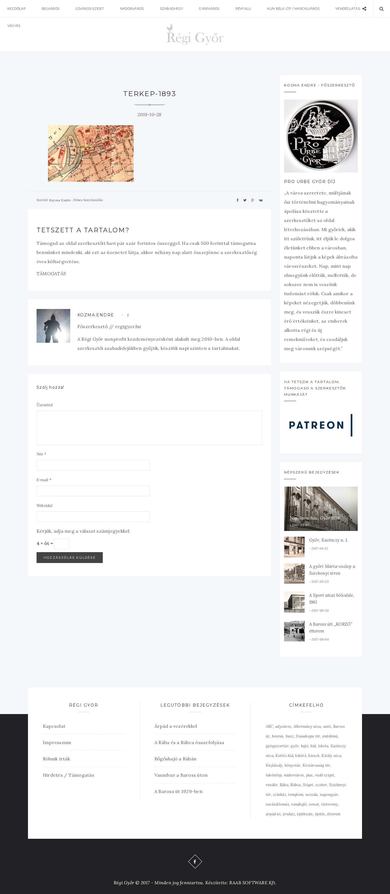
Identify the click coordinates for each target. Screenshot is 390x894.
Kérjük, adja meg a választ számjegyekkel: (83, 531)
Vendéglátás (347, 9)
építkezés (305, 814)
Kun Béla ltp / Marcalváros (293, 9)
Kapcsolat (54, 726)
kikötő (300, 755)
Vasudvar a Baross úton (181, 775)
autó (327, 726)
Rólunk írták (56, 759)
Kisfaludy (274, 765)
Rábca (295, 784)
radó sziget (324, 775)
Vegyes (13, 26)
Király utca (331, 755)
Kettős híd (284, 755)
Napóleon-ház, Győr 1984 (315, 518)
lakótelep (274, 775)
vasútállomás (277, 804)
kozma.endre (95, 315)
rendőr (272, 784)
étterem (334, 814)
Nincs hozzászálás (88, 200)
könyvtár (293, 765)
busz (290, 736)
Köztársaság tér (316, 765)
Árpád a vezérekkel (175, 726)
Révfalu (243, 9)
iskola (323, 746)
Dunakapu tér (308, 736)
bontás (278, 736)
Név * (41, 454)
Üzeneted (45, 405)
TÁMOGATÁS (51, 273)
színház (279, 794)
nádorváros (294, 775)
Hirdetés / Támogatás (68, 775)
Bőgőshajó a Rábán (175, 759)
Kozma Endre (60, 200)
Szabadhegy (171, 9)
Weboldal (45, 505)
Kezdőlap (16, 9)
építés (320, 814)
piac (309, 775)
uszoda (311, 794)
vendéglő (299, 804)
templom (295, 794)
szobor (321, 784)
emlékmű (330, 736)
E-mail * (44, 479)
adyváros (283, 726)
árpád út (273, 814)
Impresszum (57, 742)
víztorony (329, 804)
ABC (269, 726)
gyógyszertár (277, 746)
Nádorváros (132, 9)
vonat (314, 804)
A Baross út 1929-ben (178, 791)
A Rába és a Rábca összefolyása (189, 742)
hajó (304, 746)
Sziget (308, 784)
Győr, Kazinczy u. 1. (328, 540)
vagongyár (329, 794)
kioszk (313, 755)
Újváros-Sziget (89, 9)
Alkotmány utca (307, 726)
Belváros (50, 9)
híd (313, 746)
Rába (284, 784)
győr (295, 746)
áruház (289, 814)
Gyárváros (209, 9)
